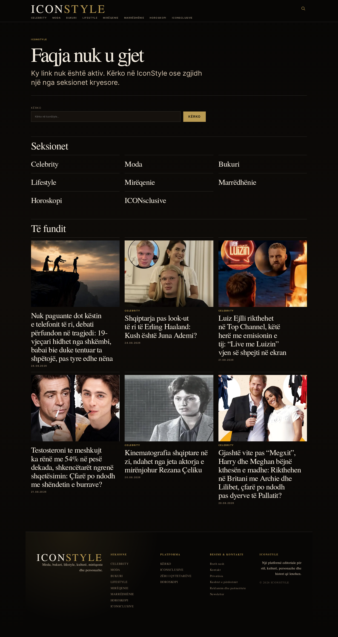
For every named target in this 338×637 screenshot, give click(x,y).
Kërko (194, 116)
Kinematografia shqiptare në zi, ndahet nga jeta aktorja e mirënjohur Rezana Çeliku (166, 460)
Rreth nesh (217, 564)
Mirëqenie (111, 17)
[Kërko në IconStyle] (303, 8)
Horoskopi (158, 17)
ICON (68, 8)
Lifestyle (90, 17)
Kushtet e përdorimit (224, 582)
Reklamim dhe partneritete (228, 588)
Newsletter (217, 594)
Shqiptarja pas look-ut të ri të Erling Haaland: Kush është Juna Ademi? (161, 326)
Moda (56, 17)
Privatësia (216, 576)
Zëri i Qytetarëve (176, 576)
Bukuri (71, 17)
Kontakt (215, 570)
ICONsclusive (182, 17)
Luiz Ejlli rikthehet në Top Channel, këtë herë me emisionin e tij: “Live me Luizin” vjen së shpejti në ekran (252, 334)
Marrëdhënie (134, 17)
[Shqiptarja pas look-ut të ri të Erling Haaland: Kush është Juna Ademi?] (169, 273)
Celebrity (39, 17)
